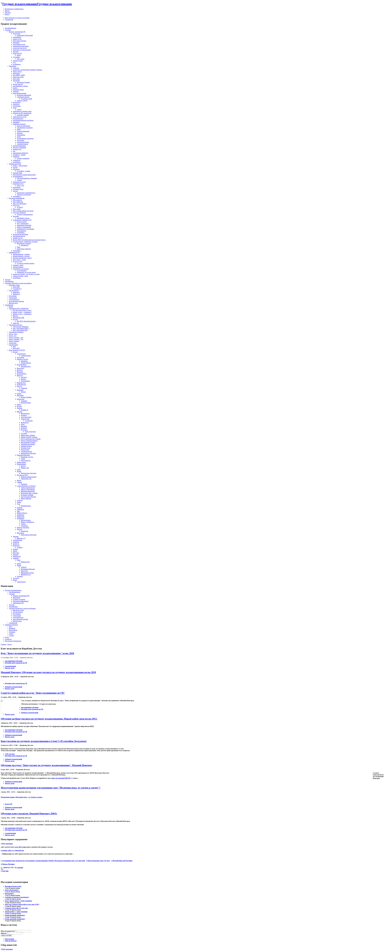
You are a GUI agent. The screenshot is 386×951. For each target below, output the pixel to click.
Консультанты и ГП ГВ (17, 350)
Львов (19, 565)
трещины (16, 156)
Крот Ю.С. (24, 571)
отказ (14, 108)
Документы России (15, 325)
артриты (20, 133)
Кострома (20, 395)
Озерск (23, 524)
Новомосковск (26, 506)
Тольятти (24, 484)
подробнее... (17, 64)
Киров (19, 393)
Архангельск (21, 354)
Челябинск (20, 518)
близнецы (16, 169)
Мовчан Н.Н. (25, 562)
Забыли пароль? (11, 941)
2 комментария (10, 666)
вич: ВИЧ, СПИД (19, 75)
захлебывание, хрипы (20, 86)
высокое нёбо (17, 173)
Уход (10, 626)
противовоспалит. (23, 142)
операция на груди (19, 182)
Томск (19, 502)
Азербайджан (17, 540)
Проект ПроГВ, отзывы (29, 437)
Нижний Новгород (23, 455)
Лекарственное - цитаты (21, 256)
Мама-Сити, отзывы (28, 435)
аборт (19, 129)
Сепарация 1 (17, 288)
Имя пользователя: (8, 931)
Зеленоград (25, 422)
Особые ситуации (15, 164)
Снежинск (24, 526)
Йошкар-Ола (21, 383)
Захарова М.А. (26, 366)
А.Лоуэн (20, 207)
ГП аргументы (14, 290)
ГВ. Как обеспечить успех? (22, 310)
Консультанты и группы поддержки (17, 18)
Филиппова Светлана (28, 453)
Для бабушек (9, 281)
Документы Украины (16, 332)
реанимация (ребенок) (20, 153)
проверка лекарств (19, 124)
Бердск (23, 466)
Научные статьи (14, 285)
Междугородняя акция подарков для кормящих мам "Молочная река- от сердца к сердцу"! (50, 787)
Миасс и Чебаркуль (27, 522)
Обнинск (24, 388)
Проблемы (12, 66)
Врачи (11, 307)
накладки (16, 104)
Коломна (24, 426)
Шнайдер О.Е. (26, 574)
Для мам (8, 30)
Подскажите (9, 893)
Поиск (7, 14)
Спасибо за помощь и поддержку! (17, 897)
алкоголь (16, 68)
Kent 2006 (16, 287)
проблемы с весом (23, 218)
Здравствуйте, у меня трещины (16, 912)
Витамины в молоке (24, 243)
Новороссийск (26, 402)
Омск (19, 469)
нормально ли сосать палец (26, 272)
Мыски (23, 392)
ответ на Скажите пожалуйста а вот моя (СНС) (22, 904)
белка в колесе (22, 222)
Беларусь (16, 544)
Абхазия (15, 536)
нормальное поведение (21, 46)
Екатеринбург (21, 374)
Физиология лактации (20, 234)
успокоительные (22, 144)
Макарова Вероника (28, 491)
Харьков (20, 576)
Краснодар (20, 399)
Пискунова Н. (26, 460)
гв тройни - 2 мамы (23, 171)
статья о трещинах (23, 158)
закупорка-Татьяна (23, 82)
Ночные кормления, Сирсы (22, 258)
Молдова (16, 553)
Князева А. (24, 410)
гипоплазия (13, 298)
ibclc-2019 (16, 348)
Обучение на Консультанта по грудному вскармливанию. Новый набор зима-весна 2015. (49, 718)
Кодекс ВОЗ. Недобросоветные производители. (29, 240)
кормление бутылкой (24, 225)
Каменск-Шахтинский (28, 477)
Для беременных (10, 28)
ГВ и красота (17, 200)
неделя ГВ (8, 804)
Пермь (19, 471)
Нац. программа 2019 (20, 330)
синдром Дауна (18, 189)
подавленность (18, 118)
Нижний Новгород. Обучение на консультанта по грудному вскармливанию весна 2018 (48, 672)
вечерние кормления (24, 95)
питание (16, 51)
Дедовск (24, 415)
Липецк (19, 408)
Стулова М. (29, 421)
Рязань (19, 480)
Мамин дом (25, 468)
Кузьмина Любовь (27, 495)
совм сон (16, 323)
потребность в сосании (21, 269)
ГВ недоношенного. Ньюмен (27, 178)
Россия (15, 352)
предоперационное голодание (23, 120)
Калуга (19, 386)
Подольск (24, 430)
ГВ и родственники (19, 203)
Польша (15, 554)
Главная (3, 644)
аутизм (15, 167)
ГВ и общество (18, 202)
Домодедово (25, 419)
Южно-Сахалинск (23, 527)
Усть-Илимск (25, 381)
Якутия (19, 529)
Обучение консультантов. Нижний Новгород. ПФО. (29, 813)
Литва (15, 551)
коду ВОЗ (18, 847)
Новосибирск (21, 464)
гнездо (19, 109)
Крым (19, 404)
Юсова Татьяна (26, 397)
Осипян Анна (25, 448)
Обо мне (8, 12)
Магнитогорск (26, 520)
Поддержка (13, 296)
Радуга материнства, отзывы (31, 439)
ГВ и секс (16, 205)
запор (19, 137)
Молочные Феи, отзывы (29, 493)
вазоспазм (16, 73)
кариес (15, 88)
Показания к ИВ (18, 317)
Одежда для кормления (25, 214)
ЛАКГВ (23, 567)
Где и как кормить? (19, 213)
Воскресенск (25, 413)
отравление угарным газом (22, 111)
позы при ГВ (17, 53)
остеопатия (17, 106)
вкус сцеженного (23, 223)
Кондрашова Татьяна (28, 442)
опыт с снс (20, 185)
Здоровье (12, 632)
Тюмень (19, 507)
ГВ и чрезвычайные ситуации (23, 211)
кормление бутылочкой (25, 35)
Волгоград (20, 368)
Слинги (11, 635)
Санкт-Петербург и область (26, 486)
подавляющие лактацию (25, 138)
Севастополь (21, 582)
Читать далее (9, 668)
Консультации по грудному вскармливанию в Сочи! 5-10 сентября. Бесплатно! (44, 741)
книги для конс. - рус (16, 339)
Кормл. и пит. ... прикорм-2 (22, 314)
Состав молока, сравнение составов (25, 241)
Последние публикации (13, 641)
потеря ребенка (18, 267)
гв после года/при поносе (25, 263)
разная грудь (17, 149)
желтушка (16, 79)
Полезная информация (16, 198)
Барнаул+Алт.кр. (22, 359)
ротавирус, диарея (19, 155)
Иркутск (20, 375)
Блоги (7, 637)
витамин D (24, 245)
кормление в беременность (26, 193)
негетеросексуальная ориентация (24, 175)
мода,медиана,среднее (16, 301)
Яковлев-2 (16, 294)
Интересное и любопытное (14, 9)
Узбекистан (17, 556)
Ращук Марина (26, 498)
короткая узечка (18, 89)
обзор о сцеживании (24, 227)
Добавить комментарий (13, 687)
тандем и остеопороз (24, 194)
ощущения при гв (19, 236)
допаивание (17, 37)
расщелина (16, 187)
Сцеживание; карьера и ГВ (22, 220)
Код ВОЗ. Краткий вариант (26, 321)
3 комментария (10, 833)
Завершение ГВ (14, 252)
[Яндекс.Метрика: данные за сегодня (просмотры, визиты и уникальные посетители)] (8, 864)
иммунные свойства (24, 249)
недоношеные (17, 176)
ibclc (14, 346)
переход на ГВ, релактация (22, 113)
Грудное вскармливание (13, 590)
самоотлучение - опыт (20, 276)
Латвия (15, 549)
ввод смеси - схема (19, 260)
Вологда (20, 370)
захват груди (17, 39)
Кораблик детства (27, 457)
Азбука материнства (28, 488)
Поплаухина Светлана (28, 473)
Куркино (24, 428)
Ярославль (20, 533)
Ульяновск (20, 509)
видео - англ (13, 334)
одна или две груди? (20, 48)
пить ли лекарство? (23, 126)
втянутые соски (18, 77)
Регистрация (9, 939)
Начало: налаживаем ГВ (17, 32)
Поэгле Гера (25, 450)
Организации (13, 345)
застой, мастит (18, 84)
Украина (16, 558)
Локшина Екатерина (28, 444)
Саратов (20, 500)
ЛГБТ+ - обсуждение (20, 165)
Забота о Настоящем (28, 489)
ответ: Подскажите (12, 890)
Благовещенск (22, 364)
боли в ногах (17, 71)
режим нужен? (18, 61)
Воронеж (20, 372)
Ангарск (24, 377)
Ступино (24, 433)
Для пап (7, 279)
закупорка (16, 80)
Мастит (15, 316)
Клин (23, 424)
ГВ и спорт (17, 209)
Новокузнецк (21, 462)
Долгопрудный (26, 417)
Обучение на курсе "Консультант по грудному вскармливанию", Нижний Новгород (46, 765)
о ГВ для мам (10, 754)
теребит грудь (17, 238)
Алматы (19, 547)
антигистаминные (23, 131)
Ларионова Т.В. (26, 478)
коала (19, 55)
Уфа (18, 511)
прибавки (16, 122)
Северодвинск (26, 355)
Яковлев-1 (16, 292)
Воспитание (13, 630)
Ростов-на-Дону (22, 475)
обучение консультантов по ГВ (16, 663)
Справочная (9, 19)
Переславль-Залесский (28, 535)
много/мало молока (19, 41)
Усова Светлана (30, 431)
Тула (18, 504)
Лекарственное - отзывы (21, 254)
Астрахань (20, 357)
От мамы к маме (26, 99)
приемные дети (18, 184)
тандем (15, 191)
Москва (19, 412)
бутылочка (16, 33)
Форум (7, 11)
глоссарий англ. (14, 299)
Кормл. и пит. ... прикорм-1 (22, 312)
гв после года (17, 261)
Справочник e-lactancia (25, 127)
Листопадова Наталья (28, 497)
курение (15, 91)
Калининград (21, 384)
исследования (21, 270)
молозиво (16, 42)
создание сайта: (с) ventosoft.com (12, 850)
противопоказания (19, 146)
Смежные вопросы (11, 625)
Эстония (16, 578)
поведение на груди (19, 117)
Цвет (18, 247)
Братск (23, 379)
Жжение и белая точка (13, 886)
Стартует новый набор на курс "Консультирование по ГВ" (33, 693)
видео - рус (12, 336)
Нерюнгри (24, 531)
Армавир (24, 401)
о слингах (8, 639)
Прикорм (12, 628)
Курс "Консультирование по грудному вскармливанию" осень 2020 (37, 653)
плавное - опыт (18, 265)
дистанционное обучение (14, 661)
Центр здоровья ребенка (29, 440)
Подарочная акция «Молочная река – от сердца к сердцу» (22, 797)
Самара (19, 482)
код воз (15, 319)
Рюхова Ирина (26, 363)
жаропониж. (21, 135)
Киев (18, 560)
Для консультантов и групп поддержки (18, 283)
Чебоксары (20, 516)
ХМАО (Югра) (22, 513)
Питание (16, 216)
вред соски (20, 59)
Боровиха (24, 361)
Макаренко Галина (27, 573)
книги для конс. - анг (16, 337)
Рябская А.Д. (21, 538)
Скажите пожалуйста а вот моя (16, 908)
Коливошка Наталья (28, 569)
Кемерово (20, 390)
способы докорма (23, 115)
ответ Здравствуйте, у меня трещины (18, 901)
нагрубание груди (19, 44)
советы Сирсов (22, 100)
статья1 (19, 180)
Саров (23, 459)
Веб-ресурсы (13, 303)
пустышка (16, 57)
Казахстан (16, 545)
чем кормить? (21, 231)
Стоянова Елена (26, 451)
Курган (19, 406)
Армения (16, 542)
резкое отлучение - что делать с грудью (26, 274)
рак (14, 151)
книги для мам (14, 341)
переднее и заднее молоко (22, 50)
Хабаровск (20, 515)
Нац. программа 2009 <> (21, 328)
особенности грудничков (25, 229)
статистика (12, 343)
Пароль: (4, 933)
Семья (11, 634)
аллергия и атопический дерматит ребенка (27, 70)
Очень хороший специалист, (15, 915)
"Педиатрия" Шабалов (20, 326)
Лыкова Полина (26, 446)
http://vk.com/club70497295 (61, 778)
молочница (17, 102)
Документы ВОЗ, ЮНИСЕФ (19, 308)
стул (14, 62)
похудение (20, 140)
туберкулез (16, 160)
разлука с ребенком (19, 147)
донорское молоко (23, 97)
